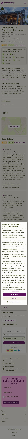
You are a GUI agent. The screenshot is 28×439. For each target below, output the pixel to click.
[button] (14, 302)
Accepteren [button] (14, 294)
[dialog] (14, 263)
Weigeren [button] (14, 298)
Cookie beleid (15, 291)
